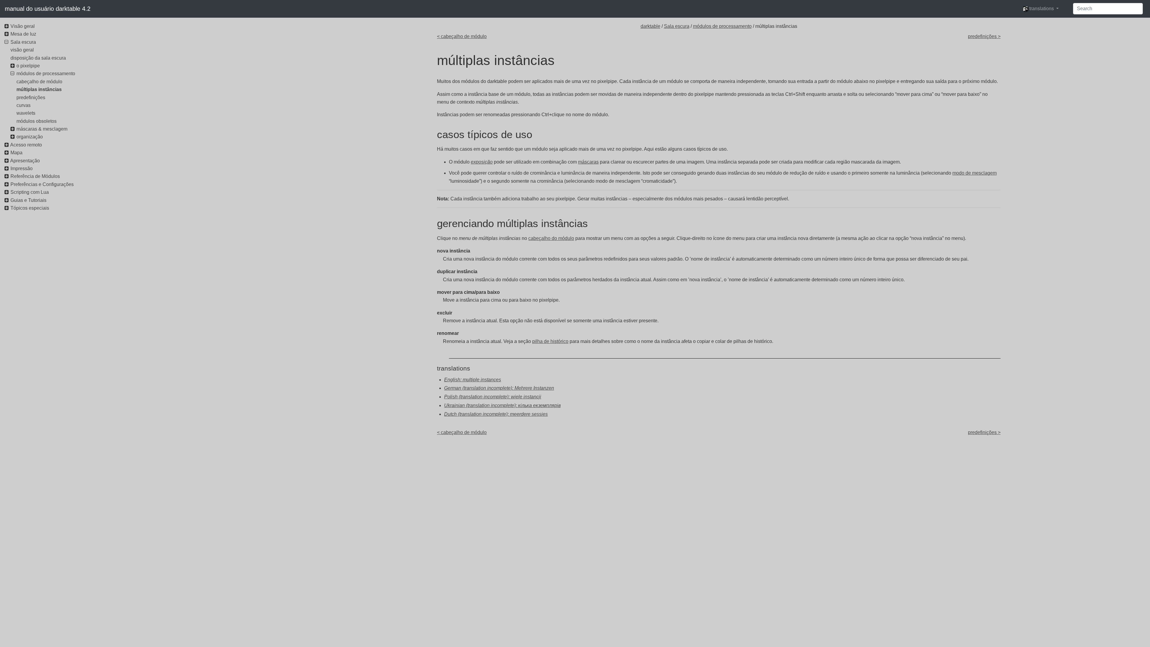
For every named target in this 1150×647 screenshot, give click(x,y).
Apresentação (25, 160)
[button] (1041, 8)
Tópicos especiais (29, 208)
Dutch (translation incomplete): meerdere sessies (496, 414)
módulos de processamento (722, 26)
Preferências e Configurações (42, 184)
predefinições (30, 97)
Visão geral (22, 26)
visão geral (22, 49)
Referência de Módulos (35, 176)
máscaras (588, 161)
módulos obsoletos (36, 121)
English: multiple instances (472, 379)
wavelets (25, 113)
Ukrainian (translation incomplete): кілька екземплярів (502, 405)
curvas (23, 105)
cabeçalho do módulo (551, 238)
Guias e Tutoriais (28, 200)
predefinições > (984, 36)
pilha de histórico (550, 341)
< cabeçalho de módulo (462, 36)
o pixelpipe (28, 65)
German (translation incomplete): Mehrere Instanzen (499, 388)
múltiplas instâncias (39, 89)
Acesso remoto (26, 144)
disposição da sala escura (38, 58)
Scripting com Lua (29, 192)
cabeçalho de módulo (39, 81)
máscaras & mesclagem (41, 128)
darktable (650, 26)
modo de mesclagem (974, 173)
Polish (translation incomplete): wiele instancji (492, 396)
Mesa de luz (23, 34)
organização (29, 136)
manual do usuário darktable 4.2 (47, 8)
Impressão (21, 168)
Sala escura (676, 26)
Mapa (16, 152)
